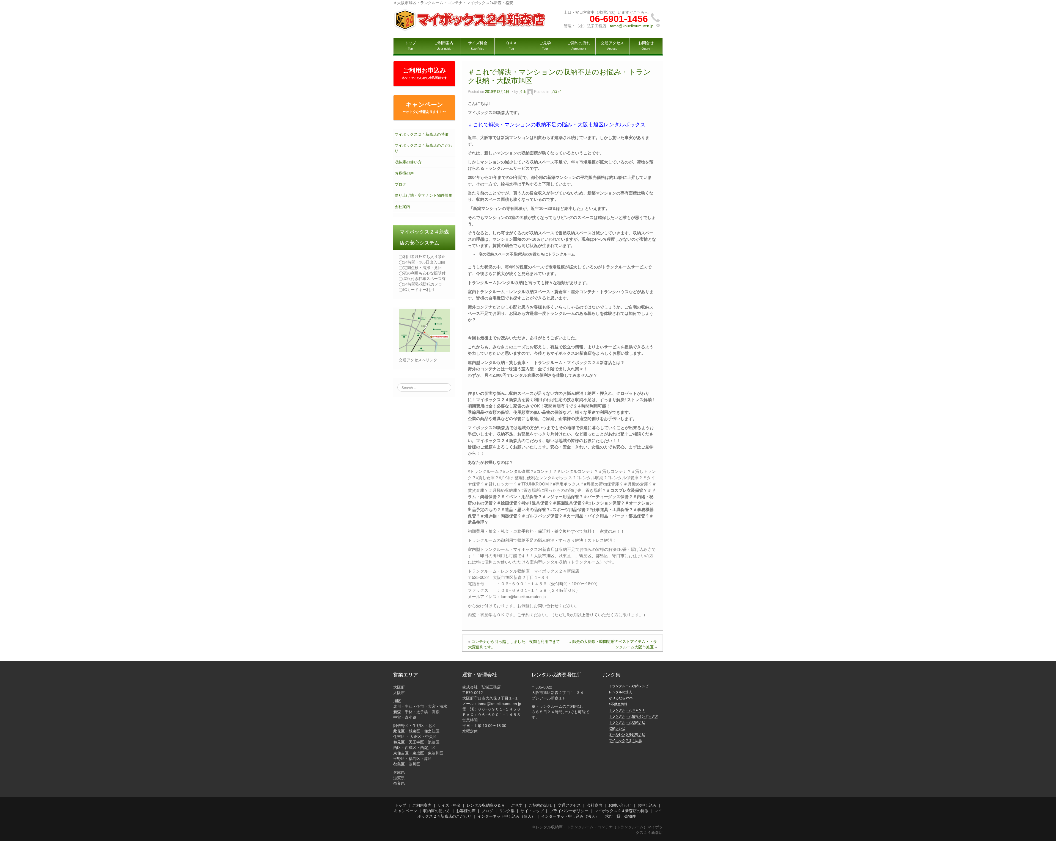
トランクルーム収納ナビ (627, 722)
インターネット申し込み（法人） (570, 816)
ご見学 (516, 805)
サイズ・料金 (449, 805)
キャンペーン (424, 107)
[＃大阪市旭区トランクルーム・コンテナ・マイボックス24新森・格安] (470, 20)
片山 (522, 92)
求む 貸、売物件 (620, 816)
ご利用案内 (421, 805)
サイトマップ (532, 811)
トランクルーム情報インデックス (633, 716)
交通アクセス (569, 805)
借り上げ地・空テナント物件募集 (423, 195)
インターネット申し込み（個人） (506, 816)
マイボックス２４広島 (625, 740)
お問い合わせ (619, 805)
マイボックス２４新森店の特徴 (422, 134)
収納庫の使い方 (408, 162)
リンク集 (507, 811)
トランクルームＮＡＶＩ (627, 710)
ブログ (400, 184)
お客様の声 (404, 173)
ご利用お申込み (424, 73)
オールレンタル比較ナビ (627, 734)
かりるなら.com (620, 698)
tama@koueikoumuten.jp (631, 26)
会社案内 (402, 206)
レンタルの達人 (620, 692)
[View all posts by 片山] (530, 92)
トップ (400, 805)
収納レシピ (617, 728)
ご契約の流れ (540, 805)
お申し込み (647, 805)
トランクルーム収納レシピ (628, 686)
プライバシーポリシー (569, 811)
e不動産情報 (618, 704)
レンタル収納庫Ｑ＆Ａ (486, 805)
